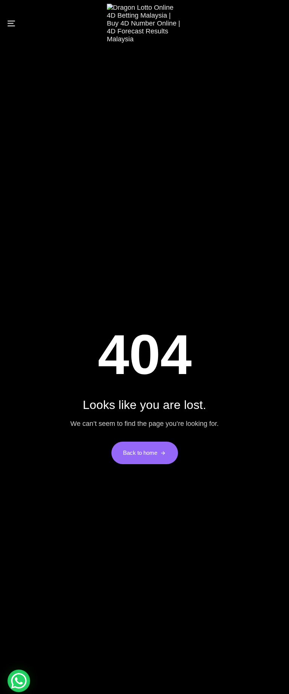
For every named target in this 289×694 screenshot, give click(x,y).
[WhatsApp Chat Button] (19, 681)
